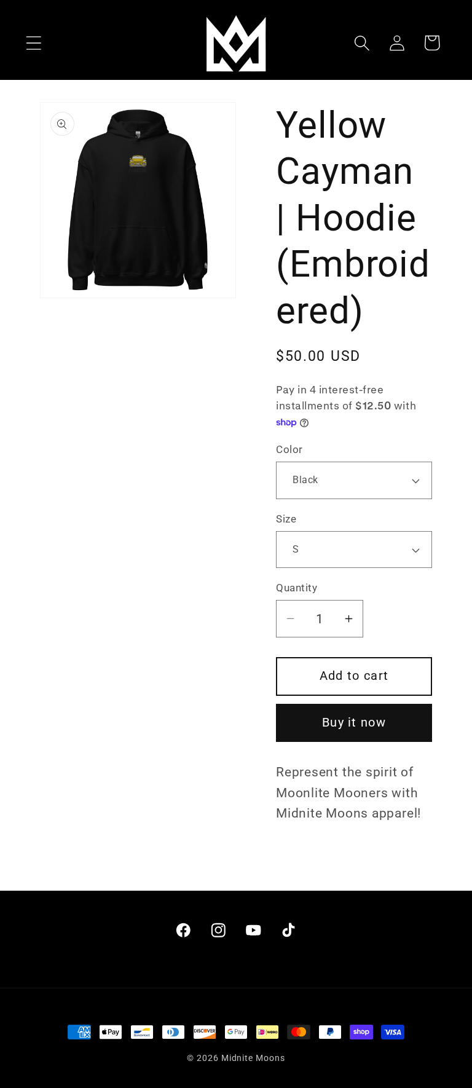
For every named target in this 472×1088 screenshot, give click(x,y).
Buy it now (354, 722)
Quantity (296, 587)
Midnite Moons (253, 1058)
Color (289, 449)
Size (286, 519)
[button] (33, 42)
